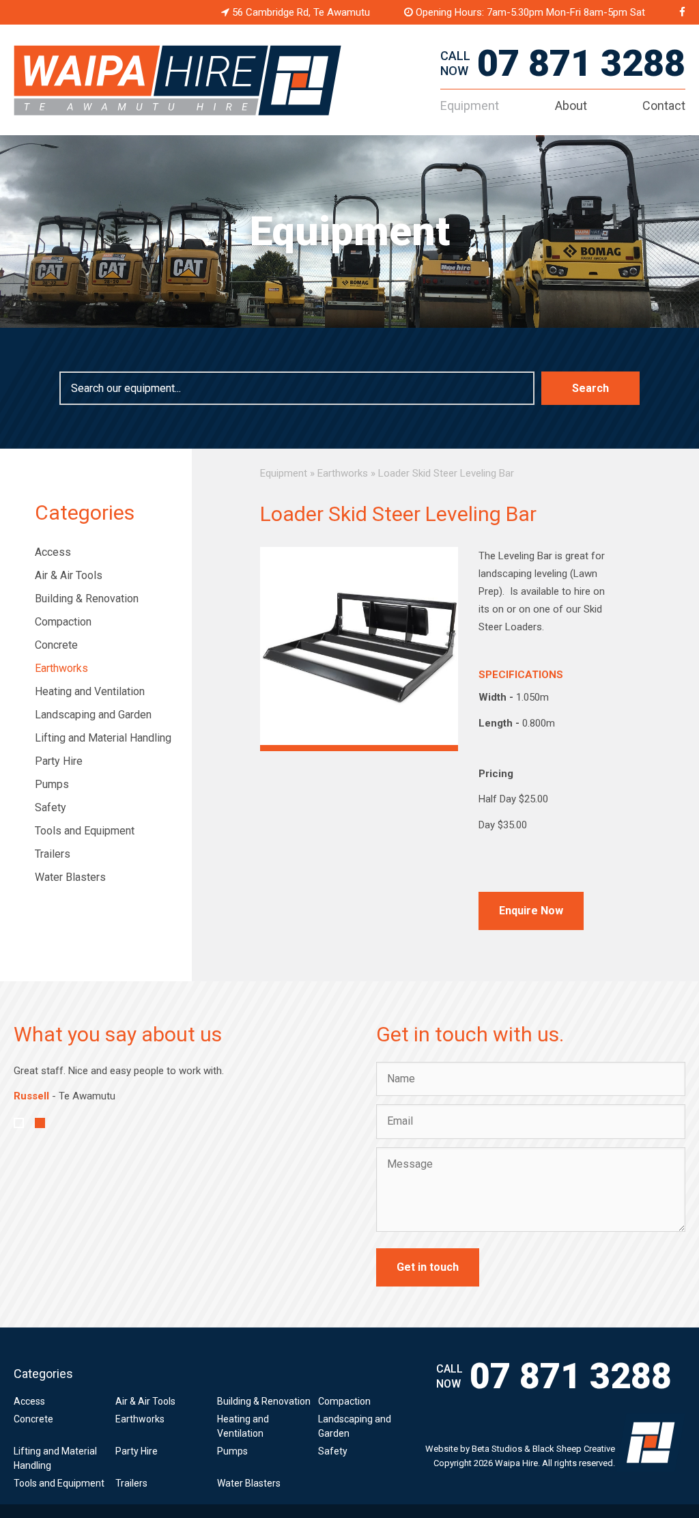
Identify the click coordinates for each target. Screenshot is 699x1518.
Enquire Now (531, 910)
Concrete (56, 644)
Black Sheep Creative (573, 1449)
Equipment (469, 105)
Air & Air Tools (68, 575)
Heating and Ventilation (90, 691)
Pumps (52, 784)
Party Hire (59, 761)
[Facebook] (682, 12)
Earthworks (61, 668)
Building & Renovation (87, 598)
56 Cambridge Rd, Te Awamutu (299, 12)
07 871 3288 (581, 63)
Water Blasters (70, 877)
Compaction (63, 621)
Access (53, 552)
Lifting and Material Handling (103, 737)
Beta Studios (497, 1449)
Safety (50, 807)
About (571, 105)
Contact (663, 105)
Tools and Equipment (84, 830)
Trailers (52, 853)
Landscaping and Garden (93, 714)
